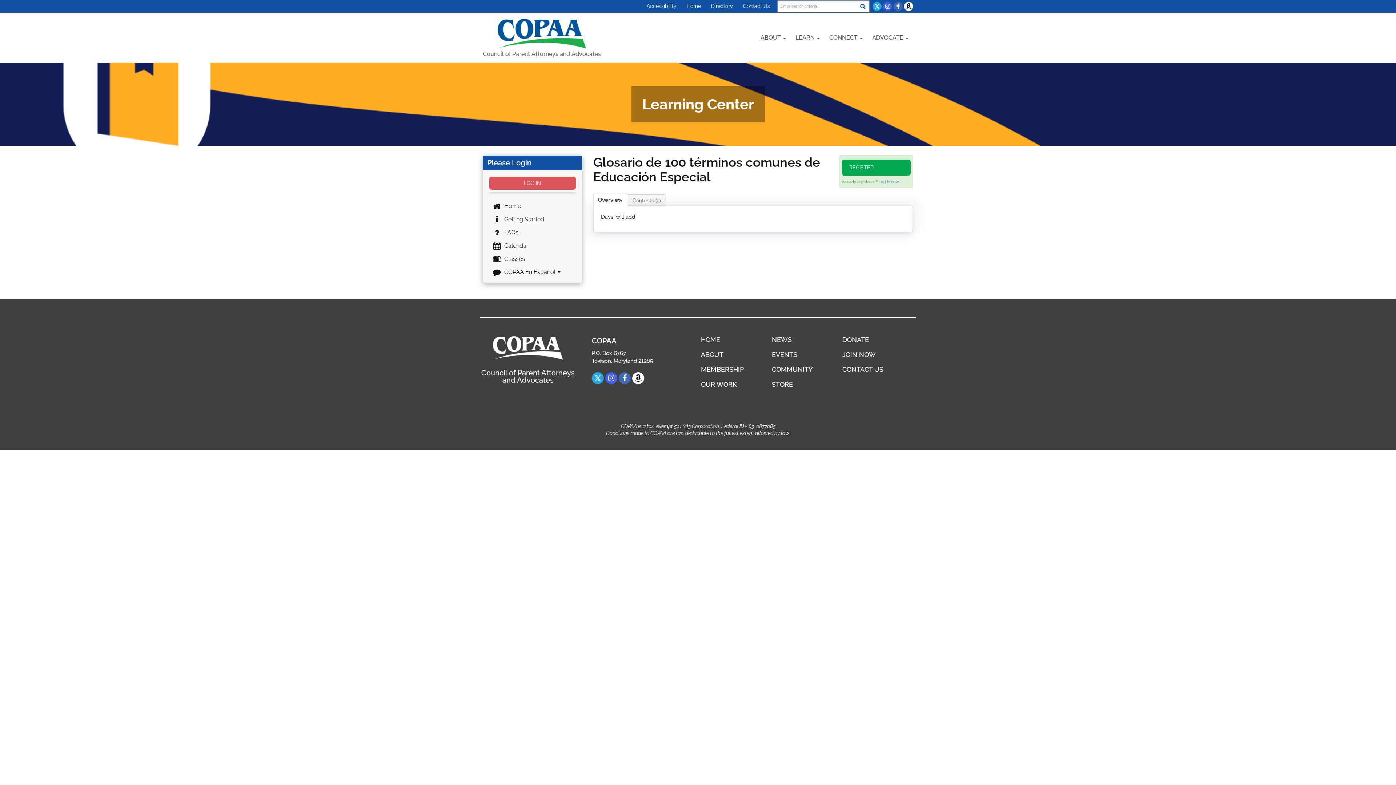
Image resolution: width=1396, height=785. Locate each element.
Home (694, 6)
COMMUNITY (792, 369)
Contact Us (756, 6)
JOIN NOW (859, 354)
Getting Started (523, 219)
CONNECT (844, 37)
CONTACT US (862, 369)
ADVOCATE (888, 37)
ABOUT (771, 37)
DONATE (855, 339)
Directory (722, 6)
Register (861, 167)
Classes (514, 258)
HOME (710, 339)
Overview (610, 200)
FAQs (510, 232)
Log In (532, 183)
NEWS (782, 339)
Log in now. (889, 182)
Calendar (516, 245)
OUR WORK (719, 384)
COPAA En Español (530, 272)
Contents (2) (647, 201)
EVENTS (784, 354)
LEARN (805, 37)
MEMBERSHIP (722, 369)
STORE (782, 384)
